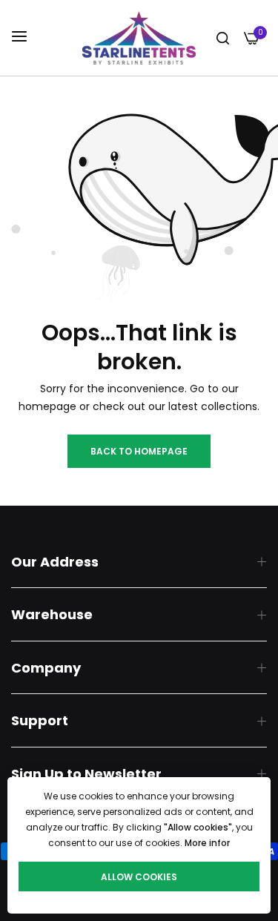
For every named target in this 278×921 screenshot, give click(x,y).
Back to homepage (139, 451)
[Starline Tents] (139, 38)
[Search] (222, 38)
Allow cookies (139, 877)
